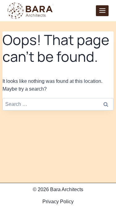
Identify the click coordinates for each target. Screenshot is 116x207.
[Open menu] (102, 10)
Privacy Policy (58, 201)
